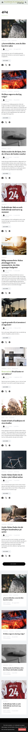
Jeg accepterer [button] (22, 729)
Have (9, 40)
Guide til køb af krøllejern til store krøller (13, 422)
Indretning (15, 368)
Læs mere (5, 60)
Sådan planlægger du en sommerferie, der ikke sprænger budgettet (12, 264)
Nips (7, 417)
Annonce (4, 40)
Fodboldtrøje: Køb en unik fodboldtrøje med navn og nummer (12, 209)
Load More (13, 563)
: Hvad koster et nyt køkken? (12, 372)
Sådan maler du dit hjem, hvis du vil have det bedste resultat (14, 152)
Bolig (9, 148)
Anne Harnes (8, 49)
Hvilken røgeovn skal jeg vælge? (12, 95)
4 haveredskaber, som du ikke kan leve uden (14, 44)
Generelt (10, 91)
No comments (6, 50)
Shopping (14, 40)
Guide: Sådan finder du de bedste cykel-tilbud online (12, 476)
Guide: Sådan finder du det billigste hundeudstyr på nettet (12, 529)
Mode (3, 417)
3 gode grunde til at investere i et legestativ (14, 323)
